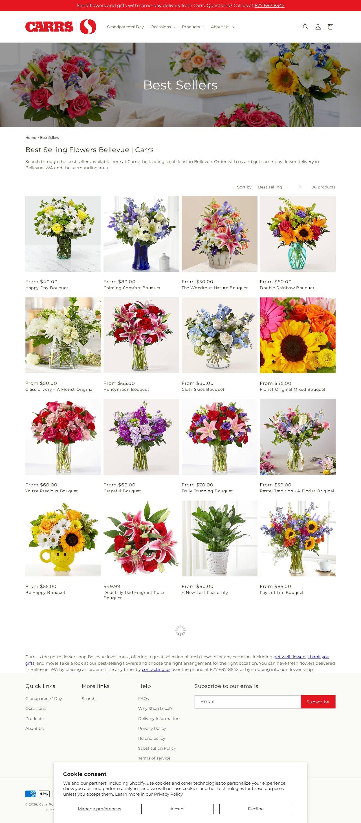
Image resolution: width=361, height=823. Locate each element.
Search (88, 698)
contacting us (156, 669)
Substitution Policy (157, 748)
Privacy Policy (168, 794)
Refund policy (151, 738)
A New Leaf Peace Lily (205, 592)
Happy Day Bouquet (46, 287)
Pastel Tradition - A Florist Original (297, 490)
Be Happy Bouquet (45, 592)
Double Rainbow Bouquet (287, 287)
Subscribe (318, 702)
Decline (256, 808)
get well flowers (290, 656)
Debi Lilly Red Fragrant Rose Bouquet (134, 595)
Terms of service (154, 758)
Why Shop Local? (155, 708)
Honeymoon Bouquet (126, 389)
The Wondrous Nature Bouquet (215, 287)
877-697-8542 (270, 5)
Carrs (43, 804)
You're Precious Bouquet (51, 490)
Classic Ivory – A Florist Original (59, 389)
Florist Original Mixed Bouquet (293, 389)
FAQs (143, 698)
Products (34, 718)
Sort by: (244, 187)
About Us (34, 728)
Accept (177, 808)
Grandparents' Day (43, 698)
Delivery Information (158, 718)
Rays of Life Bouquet (282, 592)
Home (30, 137)
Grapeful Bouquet (122, 490)
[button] (163, 27)
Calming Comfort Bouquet (132, 287)
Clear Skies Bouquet (203, 389)
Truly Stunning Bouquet (207, 490)
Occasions (35, 708)
